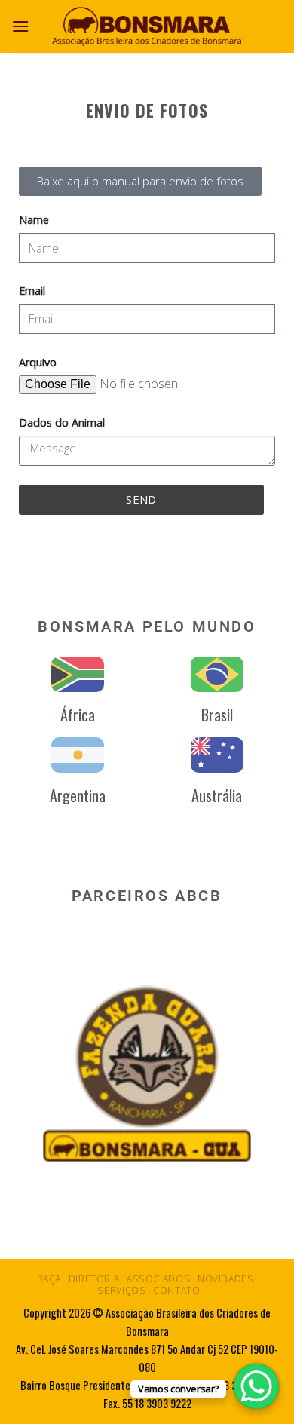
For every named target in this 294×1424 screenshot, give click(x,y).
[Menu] (20, 26)
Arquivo (38, 362)
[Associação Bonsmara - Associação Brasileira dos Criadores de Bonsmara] (147, 26)
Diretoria (94, 1278)
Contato (176, 1290)
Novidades (226, 1278)
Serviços (121, 1290)
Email (32, 290)
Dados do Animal (62, 422)
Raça (49, 1278)
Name (34, 220)
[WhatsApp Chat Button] (256, 1386)
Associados (158, 1278)
